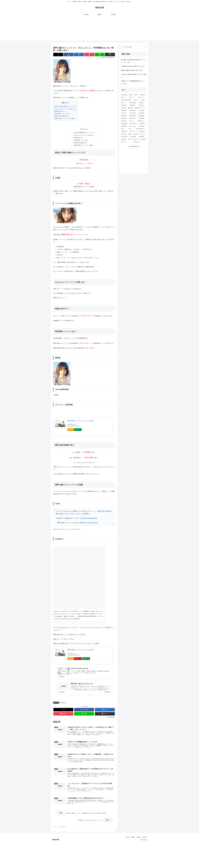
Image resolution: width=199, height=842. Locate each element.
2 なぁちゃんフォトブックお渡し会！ (65, 109)
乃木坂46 (57, 702)
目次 (81, 129)
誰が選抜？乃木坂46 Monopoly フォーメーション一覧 (133, 61)
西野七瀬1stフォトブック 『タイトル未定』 (81, 420)
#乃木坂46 (107, 511)
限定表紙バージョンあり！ (82, 140)
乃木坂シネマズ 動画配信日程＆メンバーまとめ (133, 82)
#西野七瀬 (101, 511)
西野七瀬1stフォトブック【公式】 (62, 621)
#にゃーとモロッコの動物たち (80, 513)
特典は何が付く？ (80, 137)
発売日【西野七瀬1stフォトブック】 (85, 132)
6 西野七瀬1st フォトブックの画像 (64, 118)
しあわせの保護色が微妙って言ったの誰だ (133, 76)
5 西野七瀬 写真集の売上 (61, 116)
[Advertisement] (99, 29)
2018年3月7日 (93, 522)
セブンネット (78, 429)
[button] (110, 54)
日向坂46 (138, 837)
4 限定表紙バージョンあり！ (62, 113)
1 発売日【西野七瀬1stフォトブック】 (65, 106)
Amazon (70, 429)
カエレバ (74, 424)
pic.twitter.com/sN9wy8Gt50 (88, 518)
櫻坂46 (133, 837)
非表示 (66, 102)
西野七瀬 (63, 702)
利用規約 (144, 837)
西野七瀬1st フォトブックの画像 (84, 145)
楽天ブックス (78, 658)
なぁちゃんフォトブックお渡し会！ (85, 135)
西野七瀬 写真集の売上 (81, 142)
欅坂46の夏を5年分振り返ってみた (132, 70)
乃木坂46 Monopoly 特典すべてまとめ (133, 66)
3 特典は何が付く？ (60, 111)
